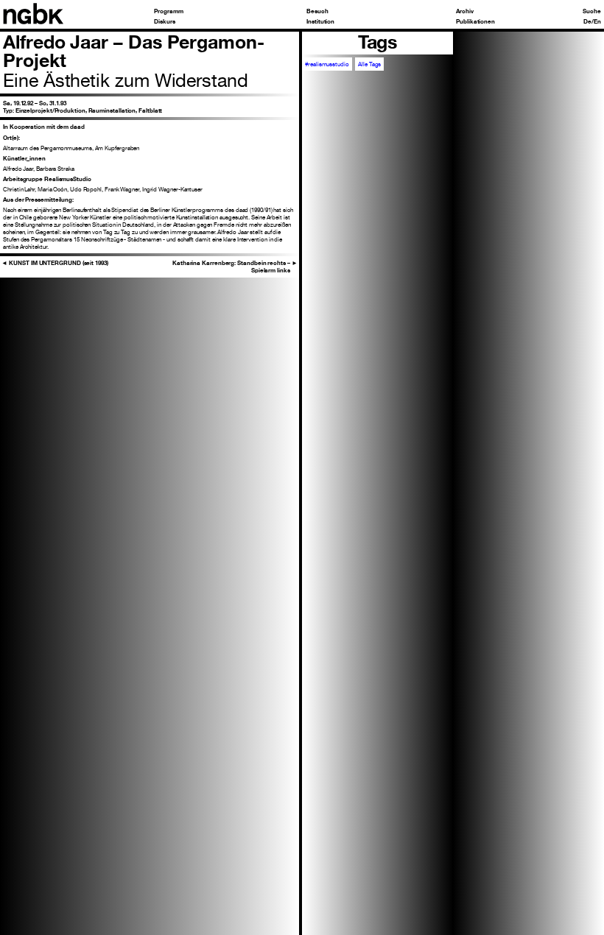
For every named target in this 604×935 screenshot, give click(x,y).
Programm (168, 11)
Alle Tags (369, 64)
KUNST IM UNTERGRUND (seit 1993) (54, 263)
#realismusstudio (327, 64)
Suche (592, 11)
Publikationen (475, 21)
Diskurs (164, 21)
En (597, 21)
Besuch (317, 11)
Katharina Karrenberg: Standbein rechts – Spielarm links (235, 266)
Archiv (465, 11)
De (587, 21)
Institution (320, 21)
